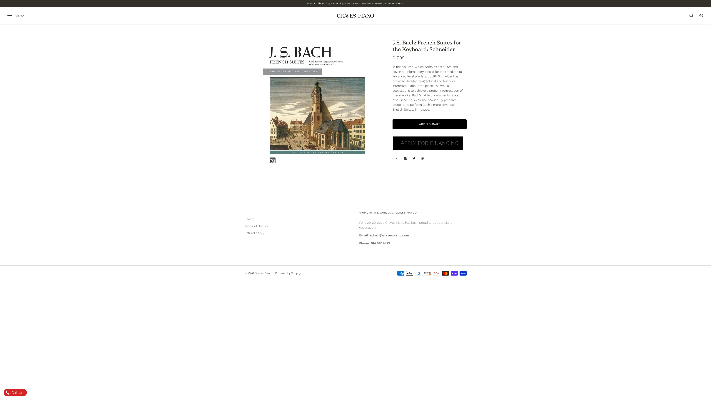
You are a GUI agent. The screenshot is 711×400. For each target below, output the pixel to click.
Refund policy (254, 233)
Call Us (16, 392)
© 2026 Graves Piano (257, 273)
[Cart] (701, 15)
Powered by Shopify (288, 273)
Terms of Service (256, 226)
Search (249, 219)
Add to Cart (429, 124)
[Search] (691, 15)
